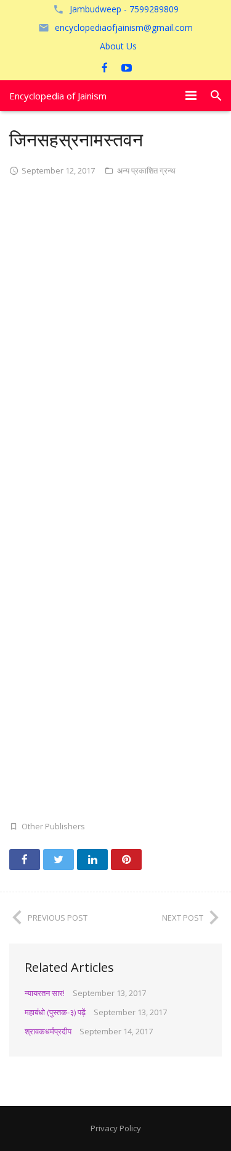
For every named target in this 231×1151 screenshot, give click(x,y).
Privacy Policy (116, 1128)
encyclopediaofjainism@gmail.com (124, 27)
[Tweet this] (58, 859)
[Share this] (24, 859)
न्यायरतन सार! (45, 992)
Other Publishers (53, 826)
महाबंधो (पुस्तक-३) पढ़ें (55, 1012)
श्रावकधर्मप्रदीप (48, 1031)
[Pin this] (126, 859)
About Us (118, 46)
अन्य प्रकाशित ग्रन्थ (146, 170)
